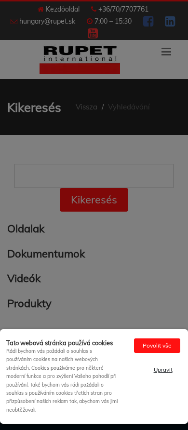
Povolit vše (157, 345)
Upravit (163, 369)
